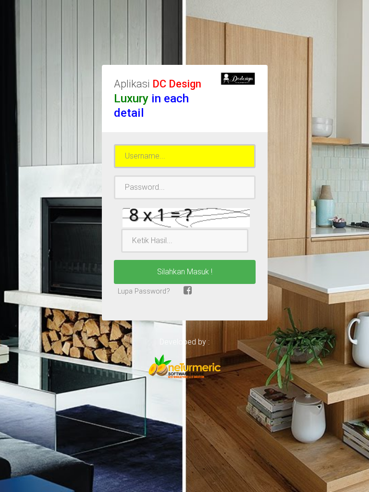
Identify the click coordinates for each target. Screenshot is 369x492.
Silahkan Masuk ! (184, 271)
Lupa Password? (143, 291)
